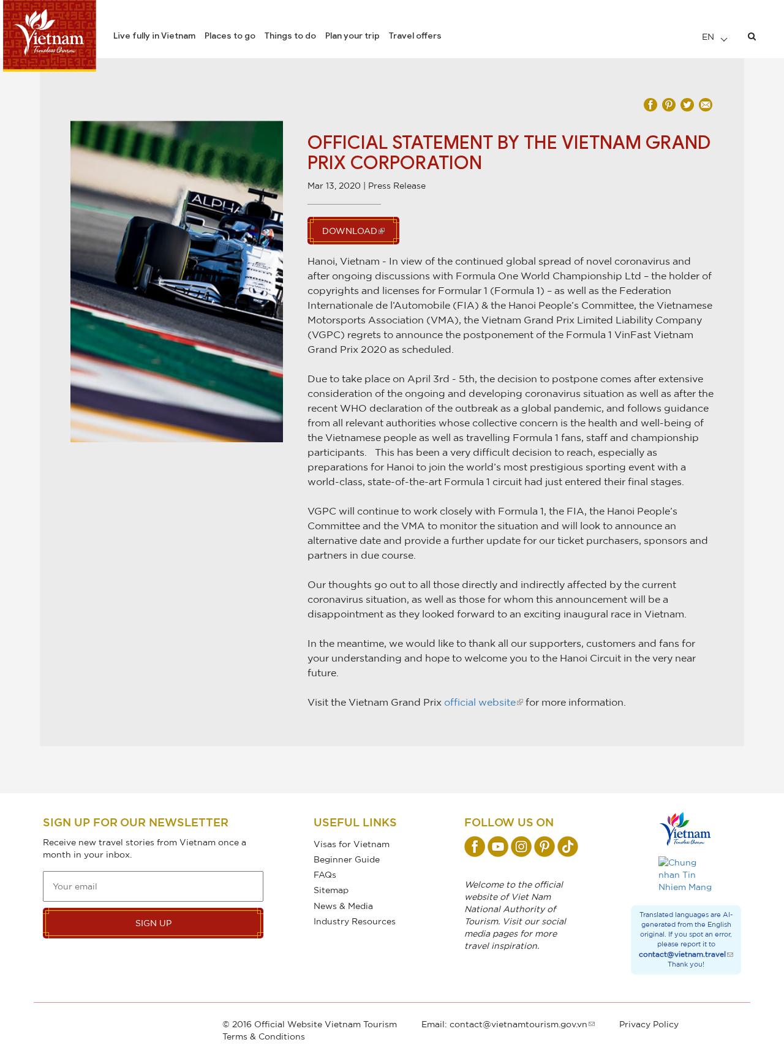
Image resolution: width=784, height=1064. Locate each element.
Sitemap (331, 889)
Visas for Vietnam (352, 843)
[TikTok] (567, 846)
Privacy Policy (649, 1023)
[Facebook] (474, 846)
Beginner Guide (347, 859)
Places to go (230, 35)
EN (709, 36)
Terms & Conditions (263, 1036)
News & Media (343, 905)
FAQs (325, 874)
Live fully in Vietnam (154, 35)
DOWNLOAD (349, 230)
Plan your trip (352, 35)
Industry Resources (355, 921)
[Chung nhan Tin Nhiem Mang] (686, 874)
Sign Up (153, 922)
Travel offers (415, 35)
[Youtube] (498, 846)
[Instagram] (521, 846)
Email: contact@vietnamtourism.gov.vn (504, 1023)
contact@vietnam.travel (682, 954)
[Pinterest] (544, 846)
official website (480, 701)
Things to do (290, 35)
